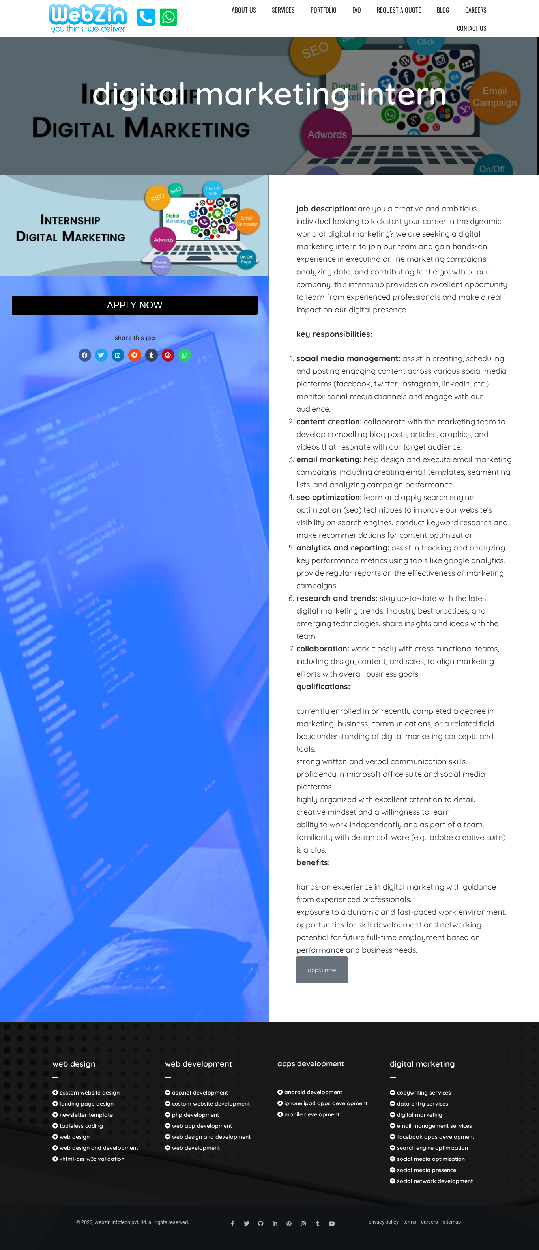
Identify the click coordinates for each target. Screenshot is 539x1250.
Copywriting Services (423, 1092)
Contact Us (472, 28)
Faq (356, 10)
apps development (310, 1063)
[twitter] (246, 1223)
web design (73, 1064)
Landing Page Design (86, 1103)
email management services (433, 1125)
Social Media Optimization (430, 1158)
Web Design (74, 1136)
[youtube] (331, 1223)
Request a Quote (399, 10)
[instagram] (303, 1223)
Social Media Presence (425, 1170)
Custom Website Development (210, 1103)
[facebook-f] (232, 1223)
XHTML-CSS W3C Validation (91, 1158)
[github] (260, 1223)
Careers (476, 10)
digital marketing (422, 1064)
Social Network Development (434, 1181)
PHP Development (194, 1114)
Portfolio (324, 10)
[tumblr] (317, 1223)
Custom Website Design (89, 1092)
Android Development (312, 1092)
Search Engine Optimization (431, 1147)
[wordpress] (289, 1223)
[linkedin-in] (275, 1223)
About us (244, 10)
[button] (85, 355)
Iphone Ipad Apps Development (325, 1103)
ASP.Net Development (199, 1092)
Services (283, 10)
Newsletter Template (85, 1114)
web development (198, 1064)
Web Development (195, 1147)
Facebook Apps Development (434, 1136)
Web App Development (201, 1125)
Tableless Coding (80, 1125)
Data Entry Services (421, 1103)
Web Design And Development (98, 1147)
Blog (443, 10)
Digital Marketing (418, 1114)
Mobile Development (311, 1114)
